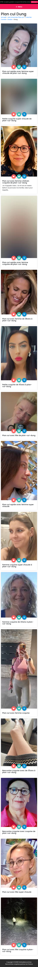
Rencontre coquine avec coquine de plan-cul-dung (18, 832)
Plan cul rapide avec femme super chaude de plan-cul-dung (18, 72)
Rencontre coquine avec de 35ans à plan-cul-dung (18, 771)
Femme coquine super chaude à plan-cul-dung (17, 565)
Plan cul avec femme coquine (16, 713)
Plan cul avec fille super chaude (16, 892)
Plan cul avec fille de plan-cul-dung (18, 435)
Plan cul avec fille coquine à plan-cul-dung (17, 950)
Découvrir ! (34, 2)
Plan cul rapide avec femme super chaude (18, 505)
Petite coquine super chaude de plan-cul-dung (17, 119)
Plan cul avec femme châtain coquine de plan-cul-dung (15, 182)
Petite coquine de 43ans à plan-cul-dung (17, 385)
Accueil (3, 17)
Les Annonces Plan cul (16, 17)
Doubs (10, 19)
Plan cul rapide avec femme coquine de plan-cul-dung (15, 263)
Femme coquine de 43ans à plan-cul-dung (17, 623)
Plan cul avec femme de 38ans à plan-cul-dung (17, 320)
